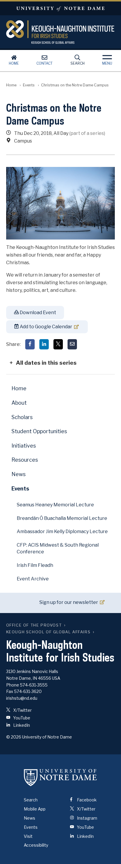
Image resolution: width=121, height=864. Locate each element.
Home (14, 63)
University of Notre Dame (60, 8)
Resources (24, 460)
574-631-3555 (34, 684)
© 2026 (13, 736)
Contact (44, 63)
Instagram (86, 818)
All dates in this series (46, 362)
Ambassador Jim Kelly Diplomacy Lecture (62, 531)
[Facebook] (30, 344)
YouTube (21, 717)
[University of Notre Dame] (60, 777)
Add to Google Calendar (45, 326)
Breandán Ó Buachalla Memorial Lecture (62, 518)
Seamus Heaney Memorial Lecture (55, 505)
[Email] (72, 344)
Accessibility (36, 845)
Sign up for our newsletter (68, 602)
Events (29, 85)
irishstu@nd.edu (21, 698)
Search (77, 63)
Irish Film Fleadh (35, 565)
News (18, 474)
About (19, 403)
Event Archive (33, 579)
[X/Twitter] (58, 344)
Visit (28, 836)
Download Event (37, 312)
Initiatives (23, 446)
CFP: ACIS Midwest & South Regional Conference (58, 548)
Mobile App (35, 808)
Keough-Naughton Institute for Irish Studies (60, 32)
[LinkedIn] (44, 344)
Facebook (86, 799)
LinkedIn (21, 725)
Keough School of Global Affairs (48, 632)
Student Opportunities (39, 431)
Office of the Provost (34, 625)
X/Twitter (22, 710)
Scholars (22, 417)
